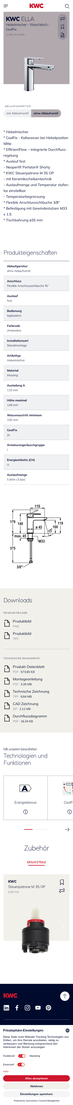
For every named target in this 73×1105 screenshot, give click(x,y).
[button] (67, 829)
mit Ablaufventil (17, 113)
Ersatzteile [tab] (36, 862)
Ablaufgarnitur (18, 106)
